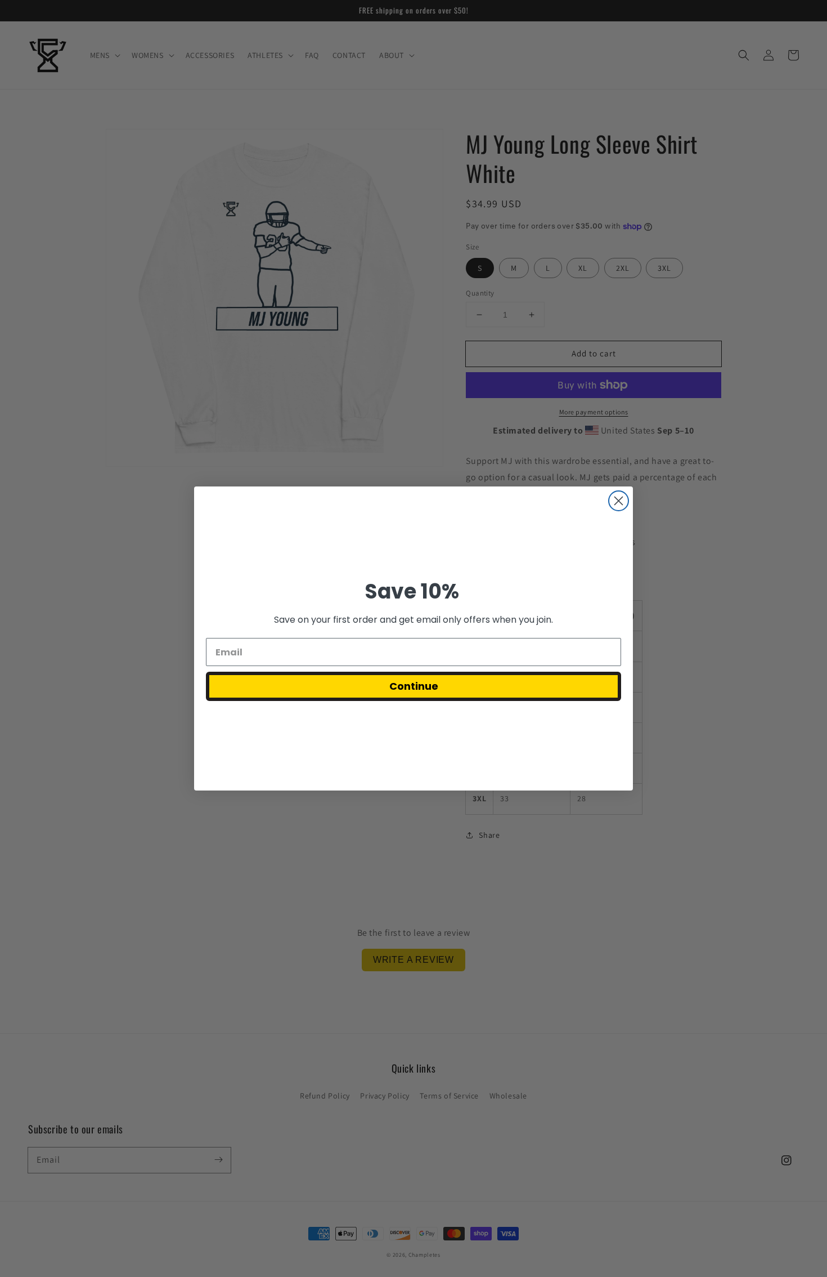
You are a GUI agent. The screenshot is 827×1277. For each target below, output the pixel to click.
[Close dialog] (618, 501)
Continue (413, 686)
